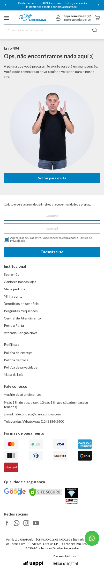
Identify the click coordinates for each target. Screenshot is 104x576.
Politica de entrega (18, 353)
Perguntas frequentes (21, 311)
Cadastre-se (52, 251)
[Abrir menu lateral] (6, 18)
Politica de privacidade (20, 367)
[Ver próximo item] (98, 5)
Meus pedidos (14, 289)
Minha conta (13, 296)
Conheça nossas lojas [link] (20, 282)
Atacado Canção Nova (20, 333)
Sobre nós (11, 274)
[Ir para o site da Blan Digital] (66, 564)
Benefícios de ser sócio (21, 303)
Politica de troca (16, 360)
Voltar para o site (52, 178)
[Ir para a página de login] (58, 18)
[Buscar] (94, 30)
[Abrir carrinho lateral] (97, 17)
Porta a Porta (14, 325)
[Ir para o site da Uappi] (33, 563)
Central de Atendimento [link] (22, 318)
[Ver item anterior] (5, 5)
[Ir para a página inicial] (32, 18)
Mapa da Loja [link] (13, 374)
